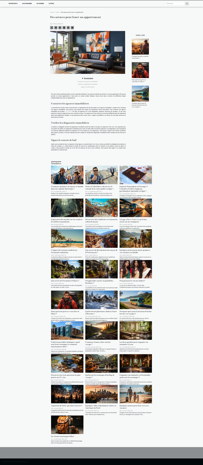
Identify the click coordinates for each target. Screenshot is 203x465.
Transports (12, 3)
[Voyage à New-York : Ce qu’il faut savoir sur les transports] (136, 207)
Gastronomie (27, 3)
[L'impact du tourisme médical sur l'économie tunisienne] (67, 238)
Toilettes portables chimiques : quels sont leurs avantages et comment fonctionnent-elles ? (65, 344)
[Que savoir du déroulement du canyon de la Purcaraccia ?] (101, 238)
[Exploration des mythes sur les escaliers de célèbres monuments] (67, 207)
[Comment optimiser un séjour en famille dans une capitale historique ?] (67, 175)
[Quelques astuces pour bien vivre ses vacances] (136, 394)
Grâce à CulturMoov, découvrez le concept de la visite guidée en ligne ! (99, 187)
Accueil (52, 12)
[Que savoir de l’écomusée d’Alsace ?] (67, 269)
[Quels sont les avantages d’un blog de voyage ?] (101, 363)
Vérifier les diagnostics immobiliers (87, 84)
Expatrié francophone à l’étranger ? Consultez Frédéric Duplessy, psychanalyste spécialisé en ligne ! (134, 188)
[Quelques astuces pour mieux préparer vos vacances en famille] (136, 238)
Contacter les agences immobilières (88, 81)
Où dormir (40, 3)
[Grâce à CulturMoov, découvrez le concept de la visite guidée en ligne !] (101, 175)
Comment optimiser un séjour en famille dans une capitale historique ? (67, 187)
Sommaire (88, 78)
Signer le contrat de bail (87, 87)
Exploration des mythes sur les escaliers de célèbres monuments (66, 220)
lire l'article (68, 111)
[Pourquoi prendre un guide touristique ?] (140, 46)
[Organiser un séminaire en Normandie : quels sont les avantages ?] (136, 363)
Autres (51, 3)
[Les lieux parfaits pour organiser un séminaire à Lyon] (136, 330)
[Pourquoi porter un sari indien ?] (136, 269)
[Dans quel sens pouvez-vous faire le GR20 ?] (140, 70)
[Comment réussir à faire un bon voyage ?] (101, 330)
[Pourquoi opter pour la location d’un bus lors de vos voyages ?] (140, 93)
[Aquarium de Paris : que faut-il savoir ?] (67, 394)
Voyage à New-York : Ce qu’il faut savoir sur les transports (133, 220)
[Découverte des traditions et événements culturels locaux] (101, 207)
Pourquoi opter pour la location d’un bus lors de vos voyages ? (139, 105)
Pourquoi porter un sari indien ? (132, 281)
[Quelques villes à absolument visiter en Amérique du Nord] (101, 394)
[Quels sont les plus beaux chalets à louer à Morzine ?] (101, 299)
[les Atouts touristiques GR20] (67, 424)
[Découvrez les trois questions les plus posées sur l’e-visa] (67, 363)
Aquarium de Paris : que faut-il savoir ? (66, 406)
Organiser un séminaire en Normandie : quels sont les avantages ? (135, 376)
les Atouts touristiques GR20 (62, 436)
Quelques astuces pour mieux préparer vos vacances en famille (135, 251)
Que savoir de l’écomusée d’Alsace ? (65, 281)
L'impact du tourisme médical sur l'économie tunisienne (64, 251)
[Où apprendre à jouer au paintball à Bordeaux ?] (101, 269)
